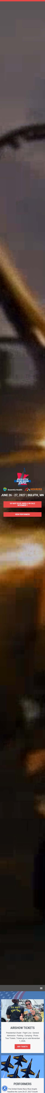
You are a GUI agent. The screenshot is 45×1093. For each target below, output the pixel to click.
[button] (41, 988)
